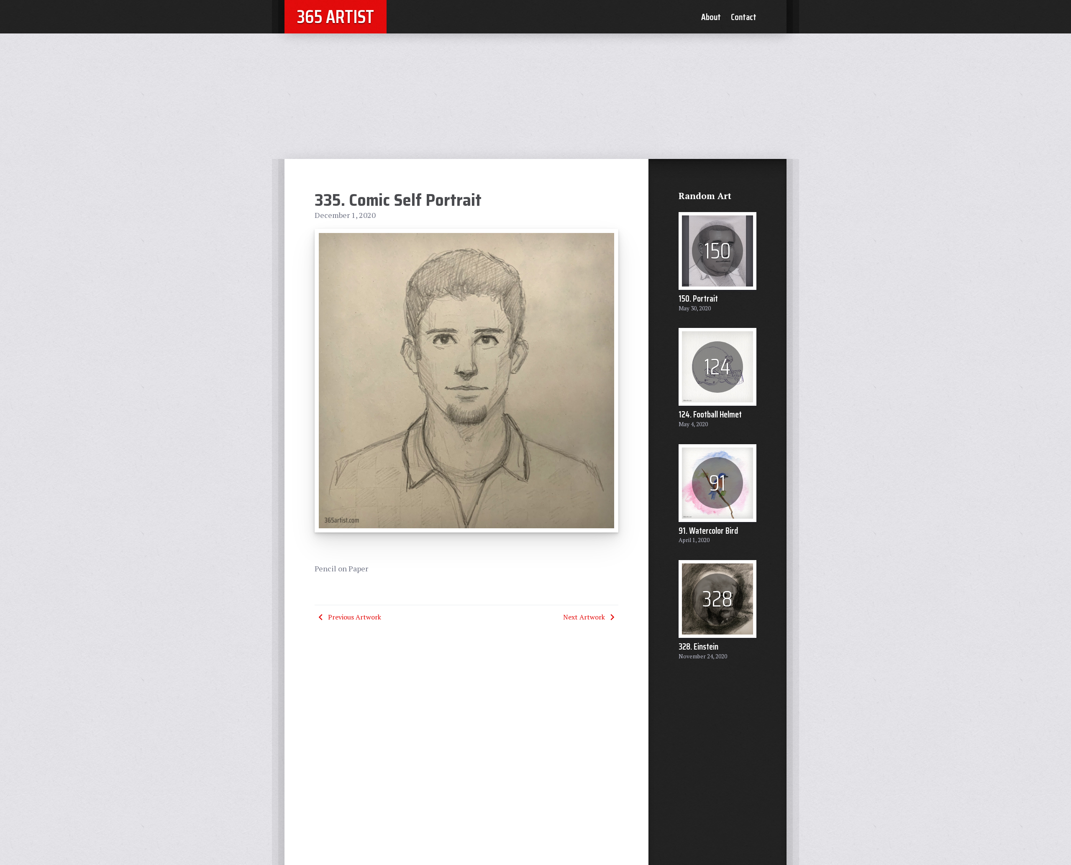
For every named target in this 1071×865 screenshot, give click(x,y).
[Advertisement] (535, 96)
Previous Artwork (354, 617)
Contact (743, 17)
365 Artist (335, 16)
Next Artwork (584, 617)
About (711, 17)
